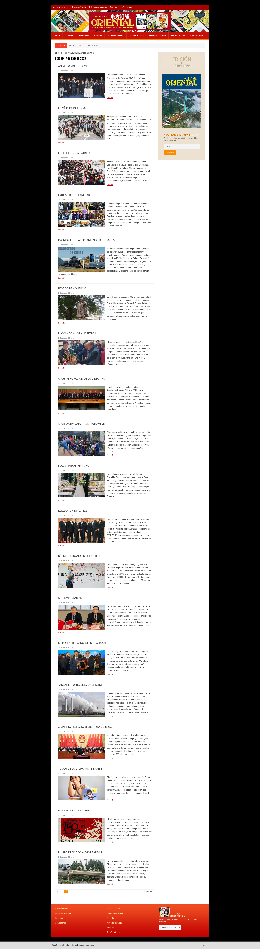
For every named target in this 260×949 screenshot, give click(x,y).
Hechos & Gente (136, 36)
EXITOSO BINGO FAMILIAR (74, 195)
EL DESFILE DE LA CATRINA (74, 153)
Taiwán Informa (178, 36)
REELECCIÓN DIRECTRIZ (72, 510)
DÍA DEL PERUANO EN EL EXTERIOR (79, 556)
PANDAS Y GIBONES (78, 45)
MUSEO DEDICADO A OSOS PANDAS (80, 852)
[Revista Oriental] (130, 20)
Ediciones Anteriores (98, 7)
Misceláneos (83, 36)
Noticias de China (157, 36)
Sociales (98, 36)
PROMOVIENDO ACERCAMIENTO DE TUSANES (86, 240)
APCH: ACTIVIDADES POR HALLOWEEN (81, 423)
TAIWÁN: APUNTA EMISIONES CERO (80, 684)
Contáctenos (127, 7)
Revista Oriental (79, 7)
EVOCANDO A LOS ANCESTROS (77, 333)
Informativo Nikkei (115, 36)
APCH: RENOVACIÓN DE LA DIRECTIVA (81, 378)
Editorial (69, 36)
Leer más (110, 98)
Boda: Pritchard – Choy (74, 465)
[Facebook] (204, 7)
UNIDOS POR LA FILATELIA (74, 810)
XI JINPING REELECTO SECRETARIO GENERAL (85, 726)
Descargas (114, 7)
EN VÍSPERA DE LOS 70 (72, 108)
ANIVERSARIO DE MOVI (72, 66)
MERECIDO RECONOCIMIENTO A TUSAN (82, 643)
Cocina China (196, 36)
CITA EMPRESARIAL (70, 597)
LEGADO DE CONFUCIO (72, 288)
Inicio (57, 36)
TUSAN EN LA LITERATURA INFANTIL (80, 768)
